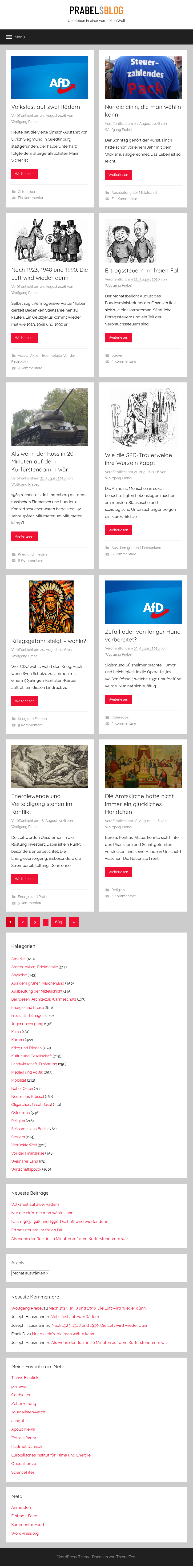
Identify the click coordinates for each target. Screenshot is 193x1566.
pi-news (18, 1386)
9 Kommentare (30, 725)
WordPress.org (25, 1533)
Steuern (118, 355)
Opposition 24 (23, 1463)
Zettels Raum (23, 1438)
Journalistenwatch (28, 1412)
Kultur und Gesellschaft (31, 1056)
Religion (118, 890)
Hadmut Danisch (26, 1446)
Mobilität (18, 1080)
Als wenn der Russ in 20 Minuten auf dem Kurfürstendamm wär (42, 461)
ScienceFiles (23, 1472)
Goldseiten (21, 1394)
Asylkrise (19, 975)
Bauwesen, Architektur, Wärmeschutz (43, 999)
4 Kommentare (30, 368)
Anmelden (21, 1507)
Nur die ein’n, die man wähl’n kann (42, 1212)
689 (58, 922)
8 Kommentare (30, 560)
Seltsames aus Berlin (29, 1129)
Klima (16, 1032)
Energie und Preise (33, 897)
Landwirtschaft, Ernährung (34, 1064)
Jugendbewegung (27, 1024)
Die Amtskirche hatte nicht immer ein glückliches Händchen (139, 803)
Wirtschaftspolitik (26, 1169)
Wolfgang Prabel (25, 122)
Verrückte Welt (24, 1145)
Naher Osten (22, 1088)
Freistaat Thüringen (27, 1015)
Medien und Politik (27, 1072)
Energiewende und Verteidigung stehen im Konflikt (41, 803)
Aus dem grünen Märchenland (136, 548)
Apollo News (23, 1429)
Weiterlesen (25, 174)
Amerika (18, 959)
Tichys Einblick (24, 1377)
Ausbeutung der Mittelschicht (136, 193)
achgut (17, 1420)
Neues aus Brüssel (27, 1096)
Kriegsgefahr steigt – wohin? (48, 640)
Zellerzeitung (23, 1403)
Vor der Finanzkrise (27, 1153)
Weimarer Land (24, 1161)
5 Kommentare (30, 903)
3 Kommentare (124, 361)
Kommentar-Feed (27, 1524)
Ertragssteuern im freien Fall (142, 270)
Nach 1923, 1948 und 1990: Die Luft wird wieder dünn (59, 1221)
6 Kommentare (124, 554)
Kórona (17, 1040)
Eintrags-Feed (24, 1515)
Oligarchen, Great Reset (31, 1104)
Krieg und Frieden (32, 554)
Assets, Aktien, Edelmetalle (40, 355)
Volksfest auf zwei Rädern (45, 106)
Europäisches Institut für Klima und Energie (51, 1455)
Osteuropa (26, 192)
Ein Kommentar (30, 198)
